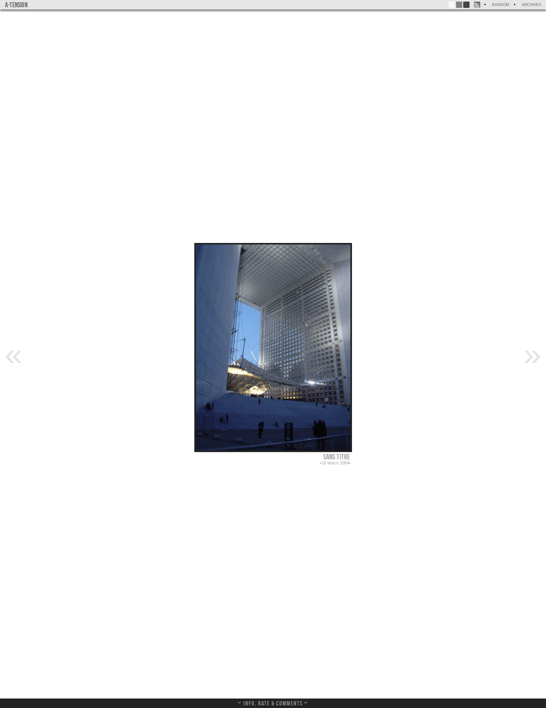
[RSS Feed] (477, 5)
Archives (531, 5)
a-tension (16, 5)
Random (500, 5)
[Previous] (13, 353)
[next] (532, 353)
